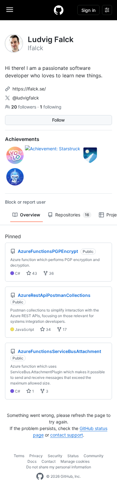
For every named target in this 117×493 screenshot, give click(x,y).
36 (51, 273)
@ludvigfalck (25, 97)
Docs (32, 461)
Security (55, 455)
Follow (58, 120)
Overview (30, 214)
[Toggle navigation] (9, 9)
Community (94, 455)
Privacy (36, 455)
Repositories (72, 214)
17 (64, 329)
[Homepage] (59, 10)
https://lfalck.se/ (29, 88)
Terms (19, 455)
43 (34, 273)
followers (24, 106)
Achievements (22, 139)
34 (48, 329)
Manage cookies (75, 461)
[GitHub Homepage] (40, 476)
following (50, 106)
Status (73, 455)
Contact (48, 461)
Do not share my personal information (58, 467)
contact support (66, 434)
